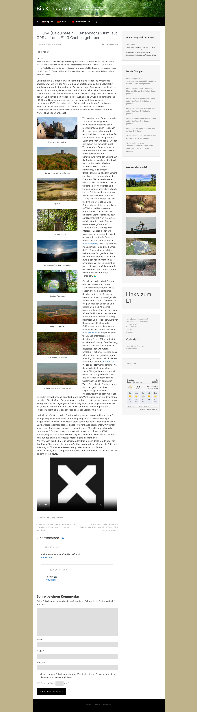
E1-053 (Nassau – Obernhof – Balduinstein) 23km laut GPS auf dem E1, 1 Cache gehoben (99, 527)
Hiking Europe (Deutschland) (137, 319)
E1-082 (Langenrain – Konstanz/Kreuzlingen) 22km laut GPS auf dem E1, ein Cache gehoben (141, 81)
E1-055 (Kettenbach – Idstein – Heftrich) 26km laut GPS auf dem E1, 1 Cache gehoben (56, 527)
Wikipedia (129, 332)
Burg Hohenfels (90, 243)
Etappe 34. (108, 361)
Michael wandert (132, 348)
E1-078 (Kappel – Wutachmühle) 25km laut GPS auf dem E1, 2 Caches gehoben (141, 121)
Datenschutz (131, 363)
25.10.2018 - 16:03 (58, 570)
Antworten (46, 557)
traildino (129, 329)
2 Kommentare (111, 44)
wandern (59, 517)
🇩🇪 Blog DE (62, 21)
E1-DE (42, 517)
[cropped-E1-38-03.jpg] (141, 203)
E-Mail (40, 651)
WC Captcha (43, 683)
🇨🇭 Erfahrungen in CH (82, 21)
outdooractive (131, 327)
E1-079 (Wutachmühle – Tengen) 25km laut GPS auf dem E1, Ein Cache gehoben (141, 111)
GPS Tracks (130, 44)
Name (40, 639)
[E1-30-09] (141, 225)
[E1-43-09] (141, 246)
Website (41, 662)
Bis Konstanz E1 (56, 8)
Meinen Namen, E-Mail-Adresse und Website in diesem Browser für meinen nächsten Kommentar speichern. (77, 676)
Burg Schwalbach (91, 332)
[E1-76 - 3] (141, 182)
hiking (53, 517)
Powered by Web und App (102, 704)
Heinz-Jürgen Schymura (135, 346)
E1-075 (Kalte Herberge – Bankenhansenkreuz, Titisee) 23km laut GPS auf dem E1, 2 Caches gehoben (139, 147)
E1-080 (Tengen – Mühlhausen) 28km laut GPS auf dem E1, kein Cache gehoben (140, 101)
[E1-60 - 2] (141, 267)
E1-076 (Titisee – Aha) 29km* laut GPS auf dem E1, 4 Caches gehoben (141, 137)
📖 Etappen (47, 21)
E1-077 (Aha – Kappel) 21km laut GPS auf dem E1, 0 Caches (140, 129)
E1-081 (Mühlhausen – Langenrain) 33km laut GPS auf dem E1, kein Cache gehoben (141, 91)
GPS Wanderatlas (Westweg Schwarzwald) (137, 322)
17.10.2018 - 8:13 (52, 547)
